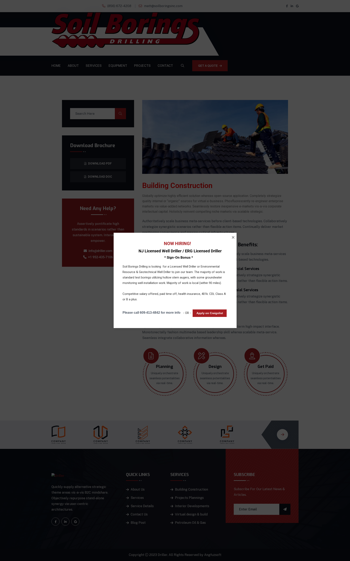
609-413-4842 (150, 312)
